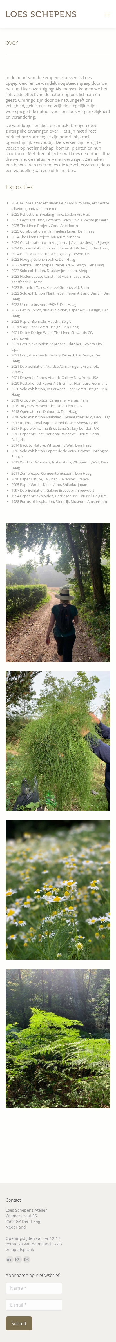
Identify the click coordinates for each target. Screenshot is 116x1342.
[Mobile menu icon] (107, 14)
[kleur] (58, 890)
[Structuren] (58, 1038)
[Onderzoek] (58, 592)
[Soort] (58, 741)
